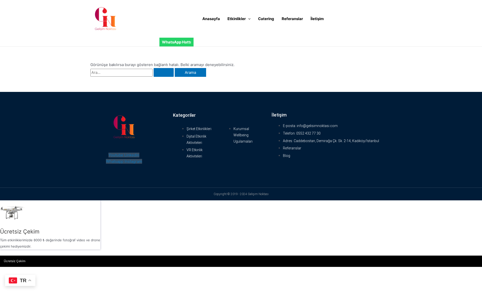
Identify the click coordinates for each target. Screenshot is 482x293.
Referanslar (292, 18)
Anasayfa (211, 18)
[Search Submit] (164, 72)
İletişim (317, 18)
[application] (248, 19)
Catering (266, 18)
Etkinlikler (236, 18)
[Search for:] (132, 72)
